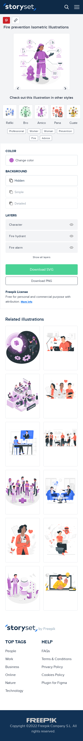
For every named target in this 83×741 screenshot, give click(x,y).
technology (14, 690)
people (10, 650)
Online (10, 674)
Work (9, 658)
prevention (65, 131)
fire (33, 138)
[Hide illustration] (71, 224)
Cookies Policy (53, 674)
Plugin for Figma (54, 682)
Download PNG (41, 281)
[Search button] (66, 7)
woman (48, 131)
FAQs (46, 650)
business (12, 666)
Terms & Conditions (56, 658)
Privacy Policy (52, 666)
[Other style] (10, 112)
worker (34, 131)
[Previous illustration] (18, 88)
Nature (10, 682)
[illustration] (22, 348)
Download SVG (41, 269)
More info (26, 301)
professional (16, 131)
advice (46, 138)
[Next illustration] (65, 88)
